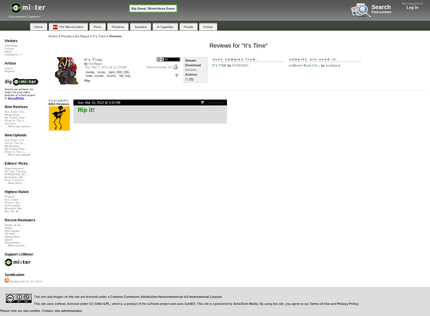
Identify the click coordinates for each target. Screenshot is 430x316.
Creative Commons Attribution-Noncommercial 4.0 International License (166, 296)
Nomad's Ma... (15, 208)
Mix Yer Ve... (13, 211)
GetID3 (190, 303)
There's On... (14, 202)
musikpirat (333, 65)
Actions (191, 74)
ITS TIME (219, 65)
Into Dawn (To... (16, 111)
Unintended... (14, 205)
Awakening (12, 114)
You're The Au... (15, 143)
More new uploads (19, 154)
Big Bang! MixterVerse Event (153, 8)
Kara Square (12, 231)
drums (111, 75)
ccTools (153, 303)
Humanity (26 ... (16, 177)
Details (191, 70)
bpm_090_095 (119, 72)
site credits (31, 310)
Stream (190, 60)
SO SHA (10, 233)
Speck (8, 239)
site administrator (68, 310)
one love (10, 123)
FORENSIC (240, 65)
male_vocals (95, 75)
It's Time (93, 59)
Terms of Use (320, 303)
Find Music (11, 45)
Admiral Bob (12, 236)
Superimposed (14, 168)
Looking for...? (13, 54)
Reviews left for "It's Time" (25, 281)
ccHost (60, 303)
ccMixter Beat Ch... (304, 65)
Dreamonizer (12, 242)
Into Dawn (11, 199)
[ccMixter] (28, 11)
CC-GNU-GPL (99, 303)
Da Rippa (95, 63)
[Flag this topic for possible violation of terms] (203, 103)
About (8, 51)
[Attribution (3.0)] (168, 59)
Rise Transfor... (15, 180)
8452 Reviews (59, 104)
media (90, 72)
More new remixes (19, 126)
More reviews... (17, 245)
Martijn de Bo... (14, 225)
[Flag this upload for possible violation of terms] (177, 75)
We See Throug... (16, 171)
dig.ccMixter (16, 98)
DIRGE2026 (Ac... (17, 174)
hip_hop (124, 75)
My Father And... (16, 117)
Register (10, 71)
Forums (9, 48)
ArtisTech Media (245, 303)
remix (101, 72)
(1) (191, 79)
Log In (412, 7)
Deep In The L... (16, 120)
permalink (216, 102)
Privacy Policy (347, 303)
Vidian (8, 228)
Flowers (10, 196)
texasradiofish (58, 100)
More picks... (16, 183)
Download (193, 65)
